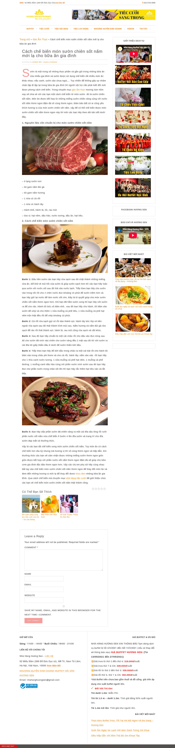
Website (30, 595)
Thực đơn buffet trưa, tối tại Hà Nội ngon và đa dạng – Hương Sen (133, 280)
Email (28, 584)
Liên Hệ (49, 656)
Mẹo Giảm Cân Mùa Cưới (49, 515)
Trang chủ (25, 39)
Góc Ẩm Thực (40, 39)
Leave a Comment (50, 62)
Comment (31, 547)
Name (28, 574)
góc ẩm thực (78, 90)
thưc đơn (80, 473)
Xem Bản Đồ (60, 3)
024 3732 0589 (149, 3)
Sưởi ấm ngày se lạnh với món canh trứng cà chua (133, 307)
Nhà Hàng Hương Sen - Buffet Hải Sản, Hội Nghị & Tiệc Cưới (39, 15)
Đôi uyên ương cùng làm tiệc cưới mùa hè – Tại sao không (30, 517)
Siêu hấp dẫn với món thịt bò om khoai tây (133, 334)
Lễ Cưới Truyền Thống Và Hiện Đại (69, 515)
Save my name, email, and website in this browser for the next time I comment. (63, 612)
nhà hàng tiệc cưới (76, 478)
